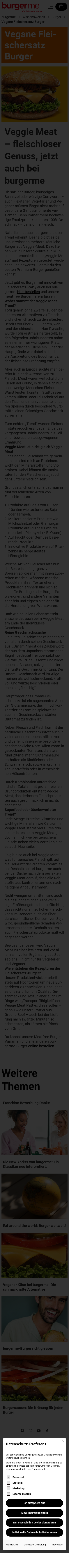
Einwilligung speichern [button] (34, 1512)
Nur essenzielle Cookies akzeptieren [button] (34, 1522)
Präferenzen (12, 1544)
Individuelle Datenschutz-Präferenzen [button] (34, 1532)
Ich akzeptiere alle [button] (34, 1502)
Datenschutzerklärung (35, 1544)
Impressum (57, 1544)
